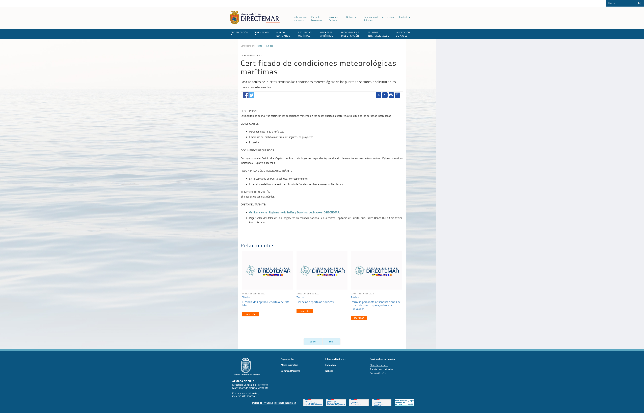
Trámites (268, 45)
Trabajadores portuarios (381, 369)
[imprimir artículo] (391, 95)
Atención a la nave (379, 364)
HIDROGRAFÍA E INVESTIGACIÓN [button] (350, 34)
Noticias (350, 16)
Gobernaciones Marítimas (300, 18)
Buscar (639, 3)
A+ (379, 95)
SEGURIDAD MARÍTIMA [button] (305, 34)
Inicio (259, 45)
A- (385, 95)
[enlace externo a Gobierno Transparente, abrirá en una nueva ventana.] (359, 402)
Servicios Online (333, 18)
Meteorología (388, 16)
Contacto (404, 16)
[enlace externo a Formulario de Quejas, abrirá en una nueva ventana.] (404, 402)
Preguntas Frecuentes (316, 18)
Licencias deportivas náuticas (315, 302)
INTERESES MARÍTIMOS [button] (326, 34)
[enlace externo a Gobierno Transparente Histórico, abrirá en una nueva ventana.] (381, 402)
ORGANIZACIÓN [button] (239, 32)
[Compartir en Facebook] (246, 94)
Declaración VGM (378, 373)
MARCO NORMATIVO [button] (283, 34)
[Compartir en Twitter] (251, 94)
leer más (250, 314)
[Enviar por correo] (397, 95)
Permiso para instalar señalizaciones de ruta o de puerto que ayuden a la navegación (376, 305)
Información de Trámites (371, 18)
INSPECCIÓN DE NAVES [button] (403, 34)
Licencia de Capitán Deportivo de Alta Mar (265, 303)
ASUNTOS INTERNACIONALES (378, 34)
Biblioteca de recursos (285, 402)
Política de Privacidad (262, 402)
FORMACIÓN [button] (262, 32)
